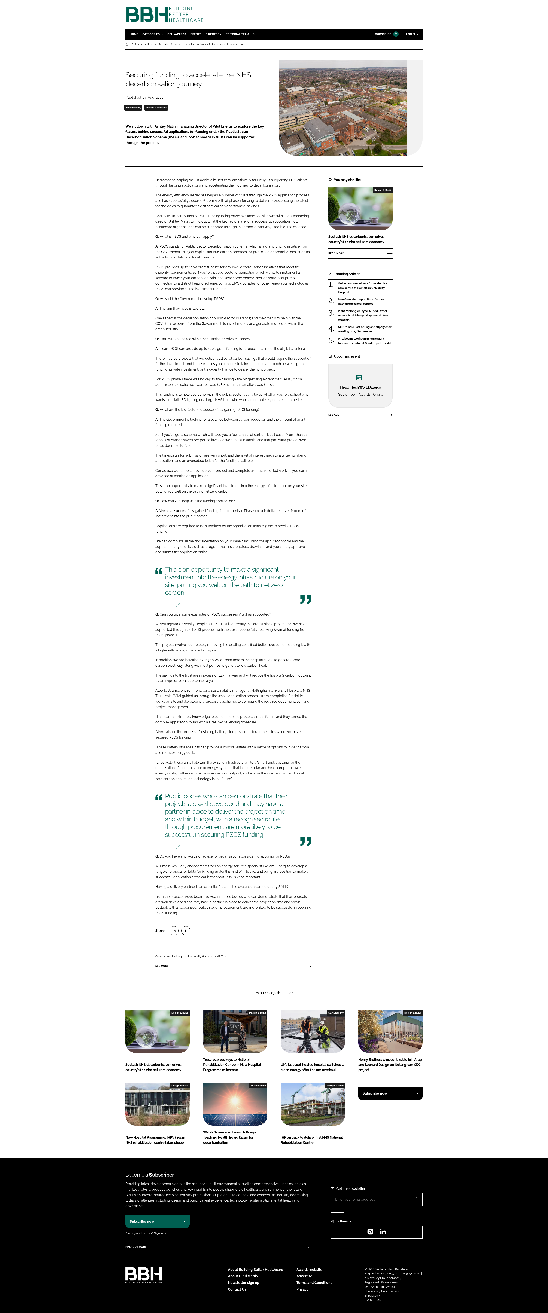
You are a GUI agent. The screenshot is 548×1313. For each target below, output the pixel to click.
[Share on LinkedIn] (174, 930)
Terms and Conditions (314, 1283)
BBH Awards (176, 34)
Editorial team (237, 34)
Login (410, 34)
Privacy (302, 1289)
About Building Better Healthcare (255, 1270)
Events (195, 34)
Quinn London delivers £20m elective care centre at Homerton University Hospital (365, 287)
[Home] (127, 44)
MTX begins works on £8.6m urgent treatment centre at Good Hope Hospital (365, 341)
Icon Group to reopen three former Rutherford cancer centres (365, 301)
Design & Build (382, 190)
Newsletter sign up (243, 1283)
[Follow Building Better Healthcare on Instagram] (370, 1233)
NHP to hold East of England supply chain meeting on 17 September (365, 329)
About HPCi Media (243, 1276)
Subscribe (383, 34)
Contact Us (237, 1289)
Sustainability (133, 107)
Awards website (309, 1270)
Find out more (135, 1246)
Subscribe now (375, 1093)
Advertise (304, 1276)
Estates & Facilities (156, 107)
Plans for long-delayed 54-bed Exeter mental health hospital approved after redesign (365, 315)
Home (134, 34)
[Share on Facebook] (185, 930)
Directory (214, 34)
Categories (151, 34)
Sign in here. (162, 1233)
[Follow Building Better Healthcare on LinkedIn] (383, 1233)
